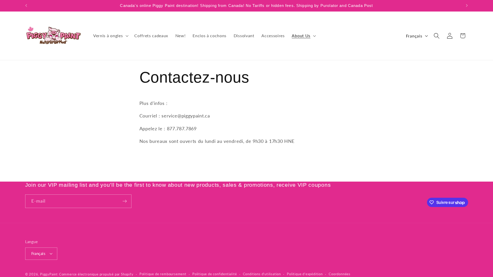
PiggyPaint (49, 274)
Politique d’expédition (305, 274)
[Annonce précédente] (26, 5)
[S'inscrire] (124, 201)
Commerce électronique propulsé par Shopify (96, 274)
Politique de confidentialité (214, 274)
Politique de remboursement (162, 274)
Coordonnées (339, 274)
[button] (110, 35)
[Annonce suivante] (466, 5)
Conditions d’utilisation (262, 274)
